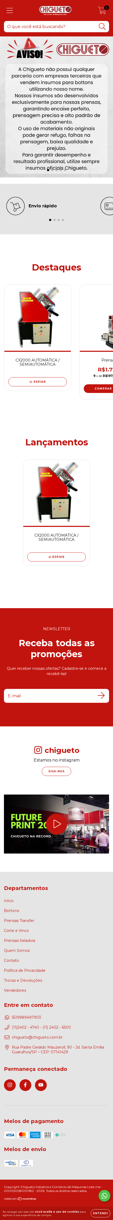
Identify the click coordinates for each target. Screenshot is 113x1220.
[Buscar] (102, 26)
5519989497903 (26, 1017)
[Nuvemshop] (20, 1199)
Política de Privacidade (24, 970)
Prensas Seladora (19, 940)
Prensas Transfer (19, 920)
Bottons (11, 910)
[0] (102, 11)
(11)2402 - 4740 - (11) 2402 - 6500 (41, 1027)
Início (9, 900)
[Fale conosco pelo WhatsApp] (104, 1196)
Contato (11, 960)
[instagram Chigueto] (10, 1085)
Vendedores (15, 990)
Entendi (100, 1213)
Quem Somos (17, 950)
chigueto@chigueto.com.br (37, 1037)
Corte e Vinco (16, 930)
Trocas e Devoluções (23, 980)
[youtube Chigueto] (41, 1085)
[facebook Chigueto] (25, 1085)
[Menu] (10, 10)
